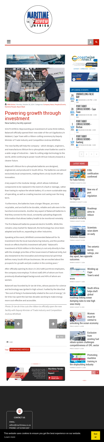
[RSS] (97, 90)
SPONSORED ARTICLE (19, 349)
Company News (48, 104)
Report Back (21, 107)
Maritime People (10, 107)
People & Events (60, 104)
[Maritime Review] (52, 19)
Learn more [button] (9, 437)
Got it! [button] (95, 435)
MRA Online (11, 104)
